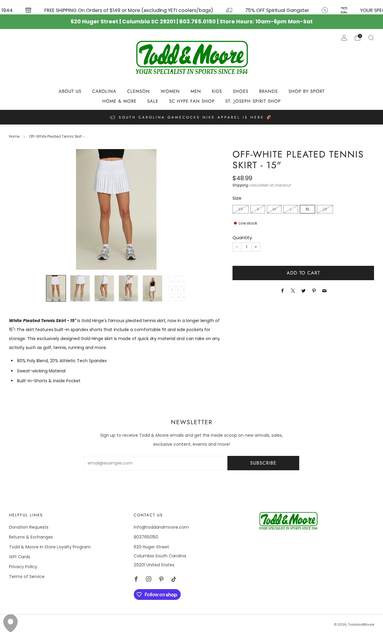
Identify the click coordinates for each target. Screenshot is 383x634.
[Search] (371, 38)
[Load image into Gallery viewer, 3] (104, 288)
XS (240, 209)
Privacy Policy (23, 567)
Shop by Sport (306, 91)
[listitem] (191, 117)
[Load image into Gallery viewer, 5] (152, 288)
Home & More (119, 101)
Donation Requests (28, 527)
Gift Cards (19, 557)
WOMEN (170, 91)
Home (14, 136)
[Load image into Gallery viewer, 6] (177, 288)
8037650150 (146, 537)
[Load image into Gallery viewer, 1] (56, 288)
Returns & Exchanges (31, 537)
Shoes (240, 91)
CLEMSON (138, 91)
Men (196, 91)
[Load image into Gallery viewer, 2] (80, 288)
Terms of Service (27, 577)
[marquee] (191, 7)
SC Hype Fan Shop (192, 101)
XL (307, 209)
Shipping (240, 185)
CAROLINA (104, 91)
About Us (70, 91)
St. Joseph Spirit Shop (253, 101)
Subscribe (263, 462)
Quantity (242, 238)
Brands (268, 91)
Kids (217, 91)
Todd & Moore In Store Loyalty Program (50, 547)
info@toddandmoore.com (161, 527)
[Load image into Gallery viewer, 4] (128, 288)
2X (325, 209)
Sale (152, 101)
